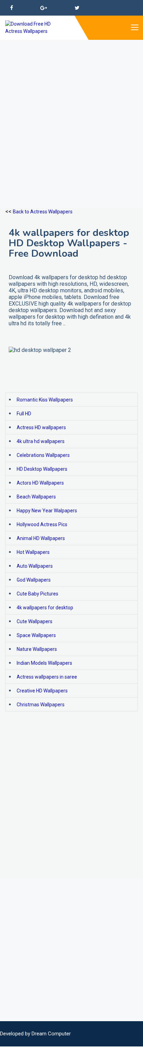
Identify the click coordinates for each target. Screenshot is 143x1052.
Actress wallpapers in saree (47, 677)
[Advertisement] (71, 111)
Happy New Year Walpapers (47, 510)
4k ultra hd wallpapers (41, 441)
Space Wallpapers (36, 635)
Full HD (24, 413)
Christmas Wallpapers (41, 704)
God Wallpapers (34, 580)
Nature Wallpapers (37, 649)
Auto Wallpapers (35, 566)
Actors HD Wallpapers (40, 483)
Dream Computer (51, 1034)
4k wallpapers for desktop (45, 607)
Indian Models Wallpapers (44, 663)
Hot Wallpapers (33, 552)
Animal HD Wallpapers (41, 538)
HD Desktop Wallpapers (42, 469)
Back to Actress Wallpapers (43, 211)
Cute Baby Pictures (37, 593)
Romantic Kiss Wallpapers (45, 400)
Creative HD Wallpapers (42, 690)
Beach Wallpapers (36, 497)
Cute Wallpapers (34, 621)
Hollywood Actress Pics (42, 524)
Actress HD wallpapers (41, 427)
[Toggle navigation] (134, 28)
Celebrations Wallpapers (43, 455)
